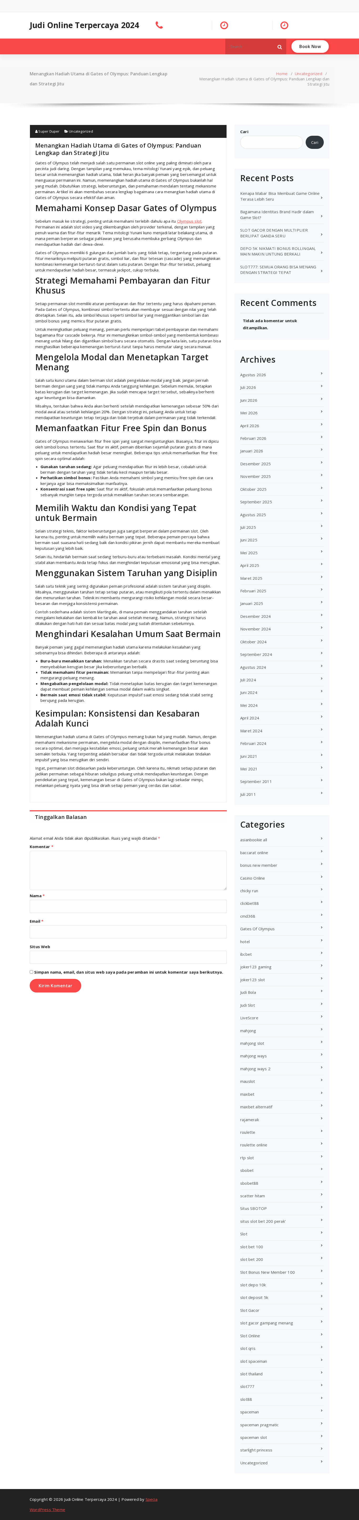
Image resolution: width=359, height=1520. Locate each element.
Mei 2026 (249, 412)
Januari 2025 (251, 603)
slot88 (246, 1399)
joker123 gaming (255, 966)
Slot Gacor (249, 1310)
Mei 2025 (249, 552)
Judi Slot (247, 1005)
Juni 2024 (248, 692)
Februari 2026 (253, 438)
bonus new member (258, 865)
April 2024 (249, 717)
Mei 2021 (249, 768)
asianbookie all (253, 839)
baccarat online (254, 852)
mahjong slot (252, 1043)
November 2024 (255, 628)
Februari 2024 (253, 743)
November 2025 (255, 476)
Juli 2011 (248, 794)
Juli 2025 (248, 527)
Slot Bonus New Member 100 (267, 1272)
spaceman (249, 1411)
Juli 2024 (248, 679)
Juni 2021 (248, 756)
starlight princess (256, 1450)
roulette (247, 1132)
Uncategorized (308, 73)
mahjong (248, 1030)
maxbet (247, 1094)
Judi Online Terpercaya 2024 (84, 25)
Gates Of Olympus (257, 928)
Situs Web (40, 946)
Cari (244, 131)
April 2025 (249, 565)
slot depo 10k (253, 1284)
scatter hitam (252, 1195)
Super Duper (48, 131)
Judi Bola (248, 992)
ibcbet (246, 954)
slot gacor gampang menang (266, 1322)
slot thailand (251, 1373)
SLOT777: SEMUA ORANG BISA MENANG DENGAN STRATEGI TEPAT (278, 269)
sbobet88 (249, 1183)
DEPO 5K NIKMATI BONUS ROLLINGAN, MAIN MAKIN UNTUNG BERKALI (278, 251)
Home (282, 73)
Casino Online (252, 878)
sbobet (247, 1170)
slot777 (247, 1386)
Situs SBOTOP (253, 1208)
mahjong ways (253, 1055)
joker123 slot (252, 979)
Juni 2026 (248, 400)
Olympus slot (189, 221)
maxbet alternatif (256, 1106)
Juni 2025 (248, 539)
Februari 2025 (253, 590)
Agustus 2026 (253, 374)
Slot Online (250, 1335)
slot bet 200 (251, 1259)
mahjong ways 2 (255, 1068)
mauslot (247, 1081)
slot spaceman (253, 1361)
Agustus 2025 (253, 514)
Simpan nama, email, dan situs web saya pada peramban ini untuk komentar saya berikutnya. (128, 972)
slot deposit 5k (254, 1297)
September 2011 (256, 781)
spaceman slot (253, 1437)
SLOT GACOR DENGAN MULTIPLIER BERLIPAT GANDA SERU (274, 232)
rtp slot (247, 1157)
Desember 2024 (255, 616)
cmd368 (247, 916)
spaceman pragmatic (259, 1424)
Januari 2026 (251, 450)
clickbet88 (249, 903)
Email (36, 921)
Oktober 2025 (253, 489)
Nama (37, 895)
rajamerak (249, 1119)
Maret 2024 (251, 730)
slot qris (247, 1348)
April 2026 (249, 425)
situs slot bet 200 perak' (263, 1221)
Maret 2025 (251, 578)
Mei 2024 (249, 705)
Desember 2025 (255, 463)
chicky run (249, 890)
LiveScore (249, 1017)
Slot (243, 1233)
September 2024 (256, 654)
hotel (245, 941)
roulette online (253, 1144)
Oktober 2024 (253, 641)
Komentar (41, 846)
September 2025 (256, 501)
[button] (280, 46)
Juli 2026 (248, 387)
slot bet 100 (251, 1246)
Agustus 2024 (253, 667)
